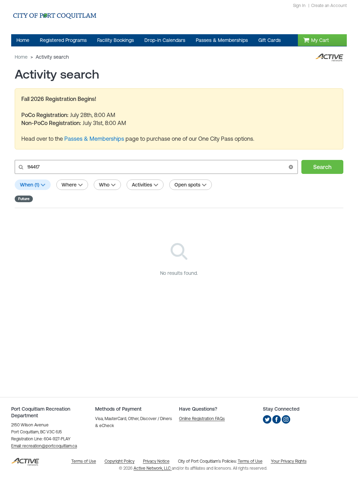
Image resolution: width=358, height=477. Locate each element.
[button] (290, 166)
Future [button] (23, 199)
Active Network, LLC (153, 468)
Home (21, 57)
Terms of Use (250, 461)
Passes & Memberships (95, 138)
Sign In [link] (299, 5)
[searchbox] (155, 167)
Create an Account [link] (329, 5)
